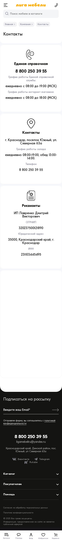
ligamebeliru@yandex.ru (31, 442)
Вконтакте (23, 459)
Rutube (34, 462)
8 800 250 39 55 (31, 436)
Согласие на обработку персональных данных (25, 507)
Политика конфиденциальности (18, 512)
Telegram (44, 459)
